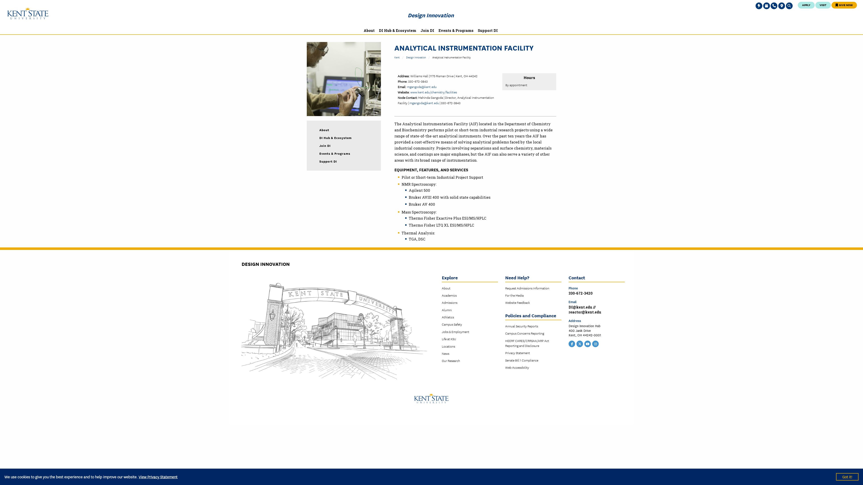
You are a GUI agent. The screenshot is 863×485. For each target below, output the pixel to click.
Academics (449, 295)
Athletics (448, 317)
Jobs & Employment (455, 331)
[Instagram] (595, 343)
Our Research (451, 360)
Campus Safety (452, 324)
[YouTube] (587, 343)
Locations (448, 346)
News (445, 353)
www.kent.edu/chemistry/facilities (433, 92)
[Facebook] (572, 343)
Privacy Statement (517, 352)
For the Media (514, 295)
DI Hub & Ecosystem (335, 138)
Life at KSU (449, 338)
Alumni (447, 309)
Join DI (325, 145)
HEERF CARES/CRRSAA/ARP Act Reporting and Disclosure (527, 343)
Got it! (847, 476)
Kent (397, 57)
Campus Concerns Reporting (524, 333)
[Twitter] (579, 343)
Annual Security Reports (521, 326)
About (324, 130)
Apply (806, 4)
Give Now (845, 4)
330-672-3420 (581, 293)
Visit (823, 4)
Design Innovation (431, 15)
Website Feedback (517, 302)
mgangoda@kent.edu (422, 86)
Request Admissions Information (527, 288)
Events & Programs (334, 153)
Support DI (328, 161)
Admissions (449, 302)
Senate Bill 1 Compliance (521, 360)
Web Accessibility (517, 367)
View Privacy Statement (158, 476)
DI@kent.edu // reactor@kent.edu (585, 309)
